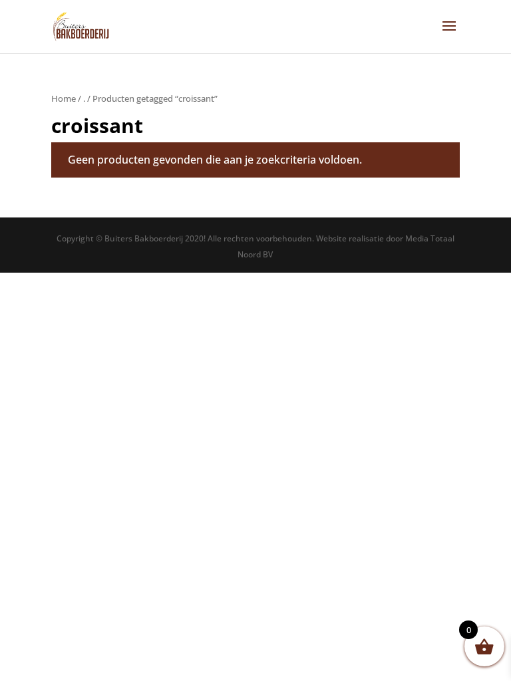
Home (63, 98)
